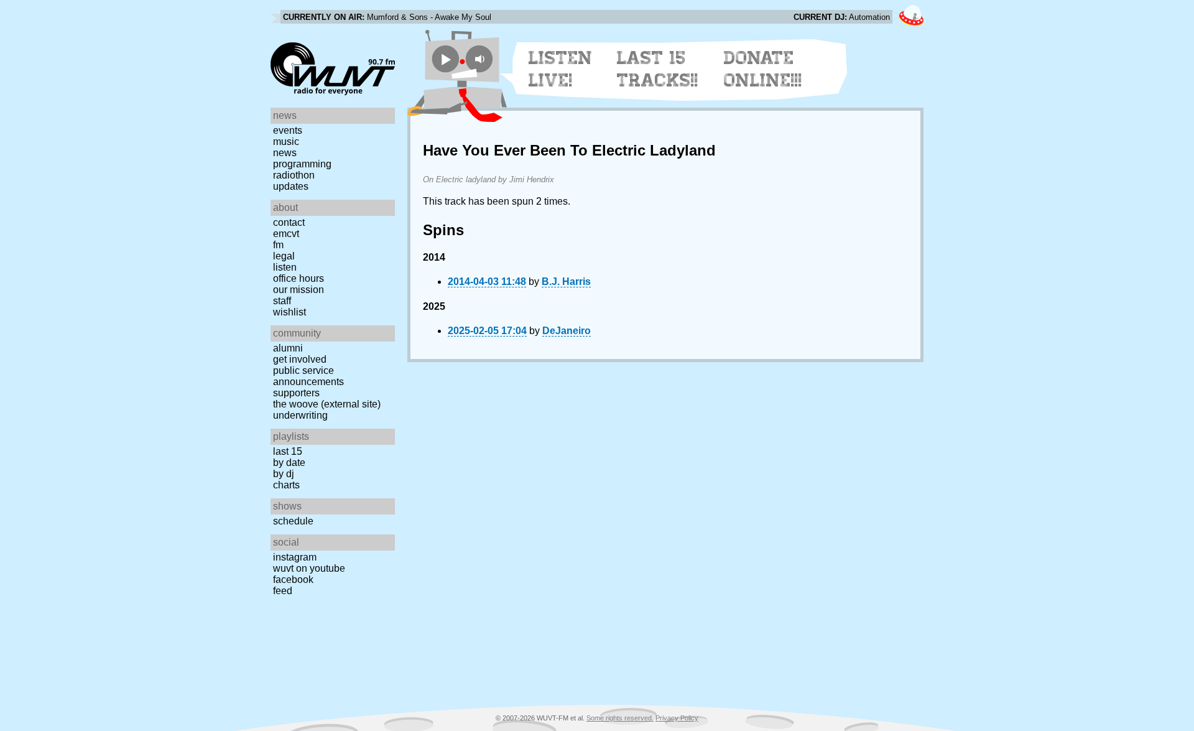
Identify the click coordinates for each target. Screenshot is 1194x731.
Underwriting (300, 415)
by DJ (283, 473)
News (285, 152)
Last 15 (287, 451)
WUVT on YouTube (309, 568)
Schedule (293, 521)
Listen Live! (561, 69)
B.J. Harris (566, 281)
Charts (286, 485)
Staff (282, 301)
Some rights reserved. (620, 718)
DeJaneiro (566, 330)
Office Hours (298, 278)
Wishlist (289, 312)
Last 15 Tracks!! (657, 69)
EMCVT (286, 233)
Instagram (295, 557)
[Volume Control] (481, 59)
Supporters (296, 393)
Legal (284, 256)
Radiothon (294, 175)
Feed (282, 590)
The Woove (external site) (327, 404)
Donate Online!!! (763, 69)
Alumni (288, 348)
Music (286, 141)
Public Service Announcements (308, 376)
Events (287, 130)
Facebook (293, 579)
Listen (285, 267)
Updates (290, 186)
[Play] (446, 59)
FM (278, 245)
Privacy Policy (676, 718)
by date (289, 462)
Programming (302, 164)
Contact (289, 222)
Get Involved (299, 359)
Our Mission (298, 289)
